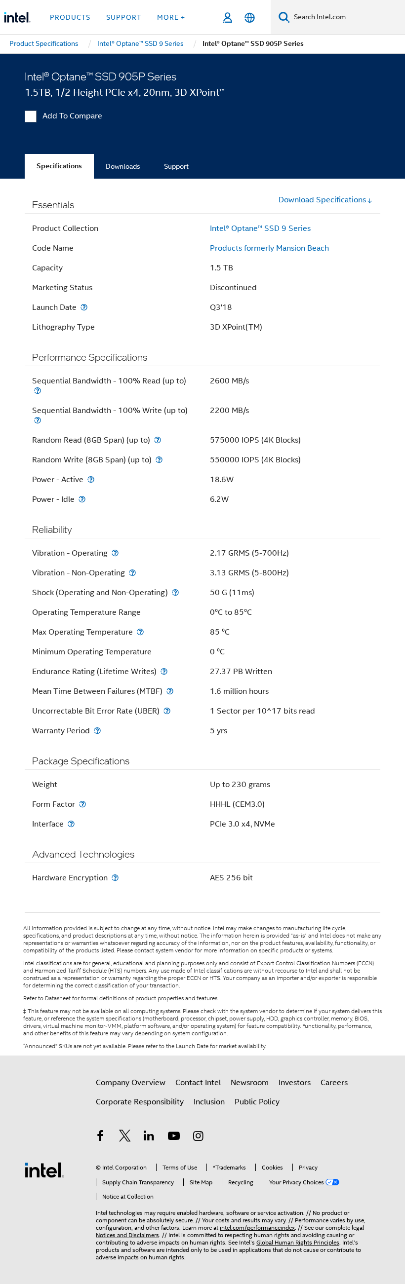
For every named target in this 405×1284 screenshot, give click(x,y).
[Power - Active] (90, 479)
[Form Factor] (82, 804)
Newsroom (250, 1083)
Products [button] (70, 17)
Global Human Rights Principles (297, 1242)
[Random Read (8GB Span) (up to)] (157, 440)
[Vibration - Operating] (115, 553)
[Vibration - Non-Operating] (132, 572)
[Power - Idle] (82, 499)
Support (176, 166)
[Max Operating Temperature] (140, 632)
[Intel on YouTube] (173, 1137)
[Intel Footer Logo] (44, 1169)
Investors (295, 1083)
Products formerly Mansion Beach (269, 248)
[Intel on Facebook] (100, 1137)
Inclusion (209, 1102)
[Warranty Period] (97, 730)
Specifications (59, 166)
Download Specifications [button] (322, 200)
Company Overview (130, 1083)
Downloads (123, 166)
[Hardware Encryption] (115, 877)
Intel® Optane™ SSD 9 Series (260, 228)
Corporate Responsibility (140, 1102)
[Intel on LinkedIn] (149, 1137)
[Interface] (71, 824)
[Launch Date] (84, 307)
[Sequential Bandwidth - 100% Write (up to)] (37, 420)
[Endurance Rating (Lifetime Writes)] (164, 671)
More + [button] (171, 17)
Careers (334, 1083)
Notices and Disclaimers (127, 1235)
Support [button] (123, 17)
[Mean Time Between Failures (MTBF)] (169, 691)
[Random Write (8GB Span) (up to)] (159, 459)
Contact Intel (198, 1083)
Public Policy (257, 1102)
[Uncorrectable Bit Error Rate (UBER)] (167, 711)
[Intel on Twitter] (125, 1137)
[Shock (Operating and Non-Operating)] (175, 592)
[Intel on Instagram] (198, 1137)
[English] (249, 17)
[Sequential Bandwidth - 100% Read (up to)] (37, 390)
